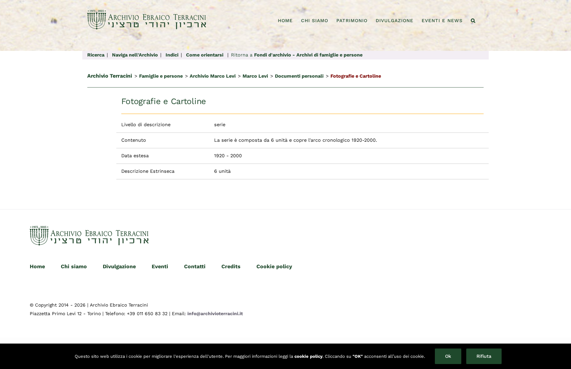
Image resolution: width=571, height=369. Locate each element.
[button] (473, 20)
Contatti (195, 266)
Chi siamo (74, 266)
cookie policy (308, 356)
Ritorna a (296, 54)
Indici (172, 54)
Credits (231, 266)
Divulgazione (119, 266)
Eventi (160, 266)
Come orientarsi (204, 54)
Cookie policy (274, 266)
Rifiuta (483, 356)
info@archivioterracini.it (215, 313)
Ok (448, 356)
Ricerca (95, 54)
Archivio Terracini (109, 76)
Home (37, 266)
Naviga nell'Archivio (135, 54)
